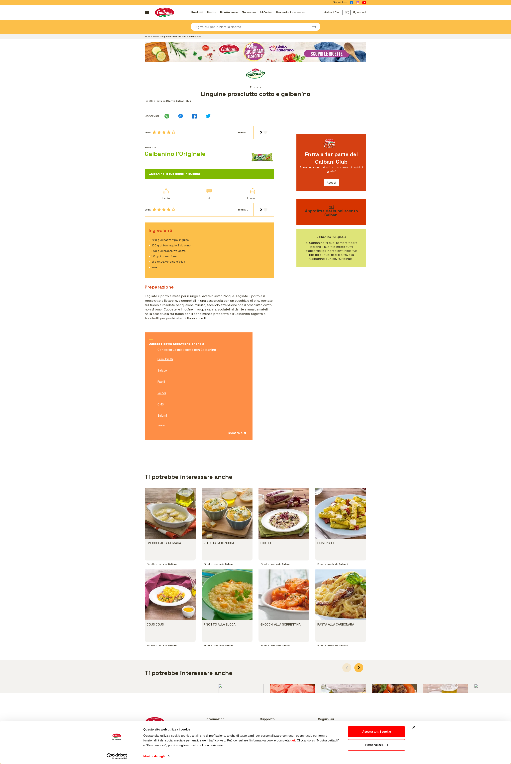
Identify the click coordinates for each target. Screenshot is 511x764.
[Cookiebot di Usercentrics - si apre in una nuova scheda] (116, 756)
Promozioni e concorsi (290, 12)
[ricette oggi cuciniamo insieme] (255, 52)
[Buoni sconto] (348, 12)
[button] (358, 667)
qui (292, 740)
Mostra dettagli (154, 756)
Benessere (249, 12)
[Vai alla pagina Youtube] (364, 2)
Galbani (148, 36)
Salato (162, 370)
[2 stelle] (159, 132)
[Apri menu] (146, 12)
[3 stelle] (163, 132)
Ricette (211, 12)
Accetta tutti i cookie (376, 731)
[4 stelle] (168, 132)
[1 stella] (154, 132)
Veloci (161, 393)
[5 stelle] (173, 132)
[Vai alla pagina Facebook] (352, 2)
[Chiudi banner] (413, 727)
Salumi (162, 415)
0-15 (160, 404)
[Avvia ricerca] (312, 27)
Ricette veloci (229, 12)
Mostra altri (237, 433)
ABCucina (266, 12)
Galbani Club (332, 12)
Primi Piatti (165, 359)
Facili (161, 381)
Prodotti (197, 12)
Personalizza (374, 744)
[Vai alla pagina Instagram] (358, 2)
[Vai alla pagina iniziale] (164, 12)
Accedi (331, 182)
